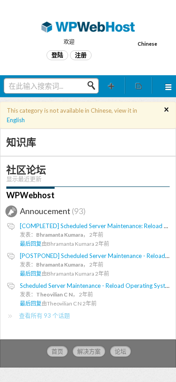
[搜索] (94, 85)
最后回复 (31, 243)
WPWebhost (30, 195)
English (16, 120)
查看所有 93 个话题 (44, 315)
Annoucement (51, 211)
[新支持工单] (111, 85)
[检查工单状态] (139, 85)
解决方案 (89, 351)
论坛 (120, 351)
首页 (57, 351)
